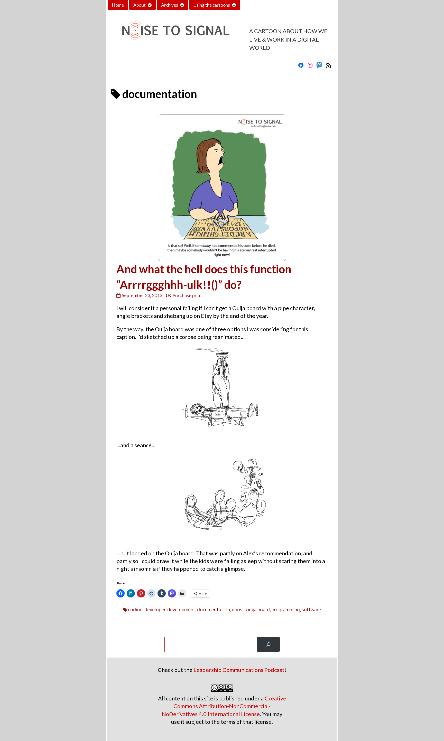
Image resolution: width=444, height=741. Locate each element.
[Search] (268, 644)
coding (135, 609)
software (311, 609)
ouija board (258, 609)
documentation (213, 609)
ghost (238, 609)
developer (154, 609)
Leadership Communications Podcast (238, 670)
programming (286, 609)
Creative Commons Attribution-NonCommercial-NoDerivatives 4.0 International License (224, 706)
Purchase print (187, 295)
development (181, 609)
